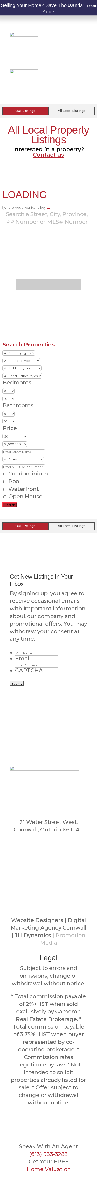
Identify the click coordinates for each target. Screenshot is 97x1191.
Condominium (27, 473)
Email (23, 658)
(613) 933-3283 (48, 843)
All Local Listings (71, 111)
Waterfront (23, 489)
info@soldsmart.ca (48, 853)
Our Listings (25, 111)
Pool (14, 481)
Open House (24, 496)
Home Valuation (48, 1169)
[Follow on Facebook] (48, 867)
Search (9, 505)
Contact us (48, 154)
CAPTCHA (29, 670)
